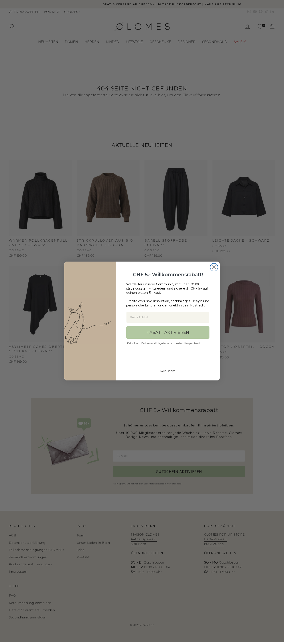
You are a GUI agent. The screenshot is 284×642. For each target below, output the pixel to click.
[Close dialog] (214, 267)
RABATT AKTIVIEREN (168, 332)
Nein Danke (167, 371)
